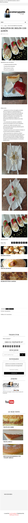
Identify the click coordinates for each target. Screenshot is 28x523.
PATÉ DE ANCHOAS (6, 268)
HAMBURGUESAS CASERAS (8, 281)
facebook (11, 308)
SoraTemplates (13, 513)
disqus (7, 308)
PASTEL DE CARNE (8, 427)
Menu (2, 22)
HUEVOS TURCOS (5, 255)
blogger (3, 308)
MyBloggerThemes (14, 514)
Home (2, 25)
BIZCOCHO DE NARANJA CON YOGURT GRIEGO (12, 457)
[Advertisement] (14, 296)
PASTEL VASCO (7, 441)
